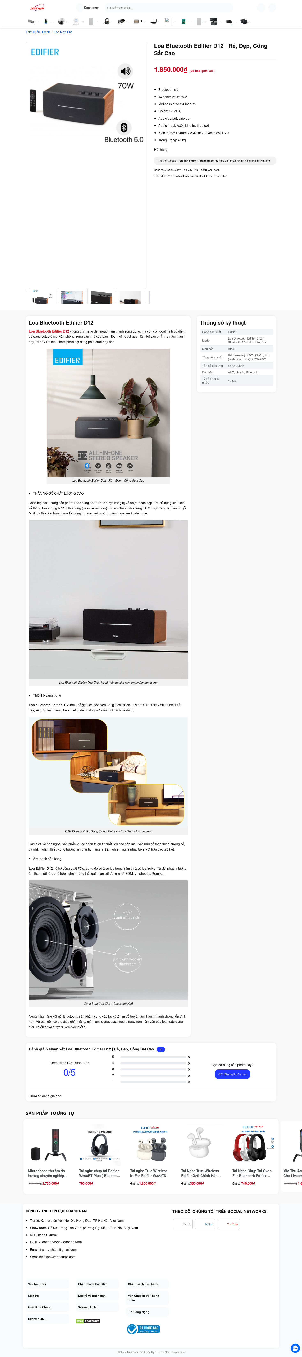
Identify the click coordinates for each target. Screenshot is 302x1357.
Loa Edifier (220, 176)
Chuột (46, 25)
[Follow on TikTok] (183, 1224)
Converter (247, 25)
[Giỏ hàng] (272, 7)
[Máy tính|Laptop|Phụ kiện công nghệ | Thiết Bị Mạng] (38, 7)
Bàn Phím (30, 25)
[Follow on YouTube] (229, 1224)
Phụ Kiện (198, 25)
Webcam (216, 25)
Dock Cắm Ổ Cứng (230, 25)
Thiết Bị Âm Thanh (38, 32)
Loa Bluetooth (140, 22)
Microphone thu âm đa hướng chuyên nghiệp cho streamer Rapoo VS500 (46, 1173)
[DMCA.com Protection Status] (88, 1320)
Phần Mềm (183, 25)
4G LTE (155, 25)
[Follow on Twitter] (205, 1224)
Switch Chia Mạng (122, 25)
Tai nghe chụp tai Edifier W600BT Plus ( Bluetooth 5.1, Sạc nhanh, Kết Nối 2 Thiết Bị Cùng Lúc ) (99, 1173)
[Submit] (229, 7)
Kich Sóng (168, 25)
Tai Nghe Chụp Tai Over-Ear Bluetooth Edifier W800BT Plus (252, 1173)
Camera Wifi (63, 25)
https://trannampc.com (59, 1256)
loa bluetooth (174, 169)
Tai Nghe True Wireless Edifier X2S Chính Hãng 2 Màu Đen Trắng (201, 1173)
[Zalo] (295, 1348)
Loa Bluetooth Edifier (201, 176)
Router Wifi (77, 25)
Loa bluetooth (181, 176)
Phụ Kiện (91, 25)
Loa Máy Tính (63, 32)
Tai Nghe (106, 25)
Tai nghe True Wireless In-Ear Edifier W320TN (148, 1173)
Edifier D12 (166, 176)
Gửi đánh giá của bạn (232, 1074)
